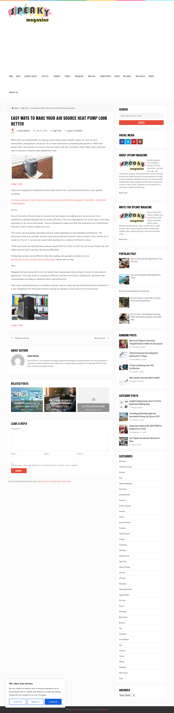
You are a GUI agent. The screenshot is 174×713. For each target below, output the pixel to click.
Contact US (13, 92)
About (18, 76)
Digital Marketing (125, 483)
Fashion (122, 511)
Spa (120, 645)
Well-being (127, 76)
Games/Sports (105, 76)
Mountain (122, 584)
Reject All (35, 702)
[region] (35, 693)
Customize (17, 702)
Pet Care (122, 600)
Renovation (79, 76)
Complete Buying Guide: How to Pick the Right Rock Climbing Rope (145, 402)
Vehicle (117, 76)
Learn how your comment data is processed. (54, 481)
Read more (123, 193)
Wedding (122, 667)
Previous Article (22, 338)
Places (121, 606)
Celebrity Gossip (30, 76)
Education (123, 489)
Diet (120, 478)
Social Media (124, 639)
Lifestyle (45, 76)
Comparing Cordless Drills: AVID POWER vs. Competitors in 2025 (145, 427)
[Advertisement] (87, 48)
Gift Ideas (122, 550)
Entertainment (124, 495)
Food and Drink (125, 522)
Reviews (122, 623)
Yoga (121, 678)
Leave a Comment (74, 130)
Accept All (53, 702)
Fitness (121, 517)
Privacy (151, 76)
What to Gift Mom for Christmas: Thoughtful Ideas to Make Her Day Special (145, 342)
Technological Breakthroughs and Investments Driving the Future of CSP (144, 415)
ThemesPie (78, 709)
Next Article (99, 338)
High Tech (91, 76)
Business (122, 461)
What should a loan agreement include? (144, 377)
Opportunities (124, 595)
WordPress (104, 709)
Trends (67, 76)
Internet (122, 572)
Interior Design (124, 567)
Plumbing (122, 611)
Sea (120, 628)
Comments (16, 429)
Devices (122, 472)
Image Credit (17, 184)
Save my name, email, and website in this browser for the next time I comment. (45, 465)
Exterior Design (125, 506)
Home (11, 76)
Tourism (56, 76)
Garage (122, 539)
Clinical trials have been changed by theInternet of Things (143, 354)
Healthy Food (124, 556)
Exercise (122, 500)
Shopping (122, 634)
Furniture (122, 528)
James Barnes (24, 130)
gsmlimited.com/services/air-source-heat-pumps (33, 259)
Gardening (123, 545)
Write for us (140, 76)
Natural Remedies (126, 589)
